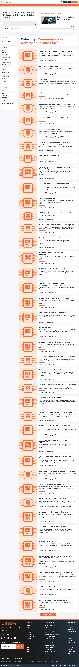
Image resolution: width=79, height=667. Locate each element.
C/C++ (3, 83)
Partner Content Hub (73, 646)
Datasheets (44, 5)
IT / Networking (49, 642)
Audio (46, 627)
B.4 (3, 107)
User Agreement (72, 665)
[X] (5, 638)
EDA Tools (29, 634)
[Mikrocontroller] (53, 661)
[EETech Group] (5, 661)
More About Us (6, 628)
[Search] (61, 2)
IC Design (29, 640)
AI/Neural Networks (50, 625)
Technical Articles (72, 647)
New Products (71, 635)
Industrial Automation (50, 638)
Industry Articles (72, 631)
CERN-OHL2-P (5, 98)
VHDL (3, 74)
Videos (35, 5)
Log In (67, 1)
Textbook (70, 649)
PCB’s (28, 647)
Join (74, 1)
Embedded (29, 638)
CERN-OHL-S (5, 95)
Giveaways (54, 5)
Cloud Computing (49, 631)
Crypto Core (5, 49)
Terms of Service (63, 665)
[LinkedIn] (8, 638)
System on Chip (5, 61)
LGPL (3, 92)
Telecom (47, 653)
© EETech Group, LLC (6, 665)
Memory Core (5, 54)
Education (20, 5)
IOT (46, 640)
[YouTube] (15, 638)
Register (20, 646)
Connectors (29, 629)
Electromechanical (31, 636)
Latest (28, 625)
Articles (4, 5)
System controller (6, 59)
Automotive (48, 629)
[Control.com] (19, 661)
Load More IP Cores (48, 614)
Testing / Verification (6, 64)
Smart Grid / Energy (50, 651)
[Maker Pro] (39, 661)
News (69, 636)
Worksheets (71, 653)
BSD (3, 93)
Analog (28, 627)
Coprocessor (5, 47)
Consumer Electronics (50, 632)
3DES (20, 28)
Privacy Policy (55, 665)
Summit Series (71, 642)
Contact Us (19, 631)
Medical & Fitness (49, 645)
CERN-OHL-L (5, 97)
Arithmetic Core (5, 44)
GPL (3, 90)
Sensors (29, 653)
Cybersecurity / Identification (52, 634)
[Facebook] (1, 638)
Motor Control (48, 649)
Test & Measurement (32, 654)
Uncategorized (5, 67)
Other (3, 85)
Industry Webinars (72, 633)
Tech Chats (70, 644)
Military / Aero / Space (50, 647)
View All (72, 26)
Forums (12, 5)
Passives (29, 645)
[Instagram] (11, 638)
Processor (4, 55)
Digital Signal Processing (51, 636)
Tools (29, 5)
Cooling (28, 631)
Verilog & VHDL (5, 76)
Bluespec (4, 81)
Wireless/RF (29, 656)
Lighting (47, 643)
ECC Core (4, 52)
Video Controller (6, 66)
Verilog (3, 78)
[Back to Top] (77, 665)
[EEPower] (30, 661)
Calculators (70, 625)
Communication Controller (8, 45)
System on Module (6, 62)
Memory (29, 642)
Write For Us (6, 631)
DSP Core (4, 50)
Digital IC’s (29, 632)
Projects (70, 640)
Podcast (64, 5)
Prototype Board (6, 57)
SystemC (4, 80)
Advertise (18, 628)
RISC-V (28, 651)
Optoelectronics (30, 643)
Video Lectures (71, 651)
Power (28, 649)
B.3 (3, 106)
